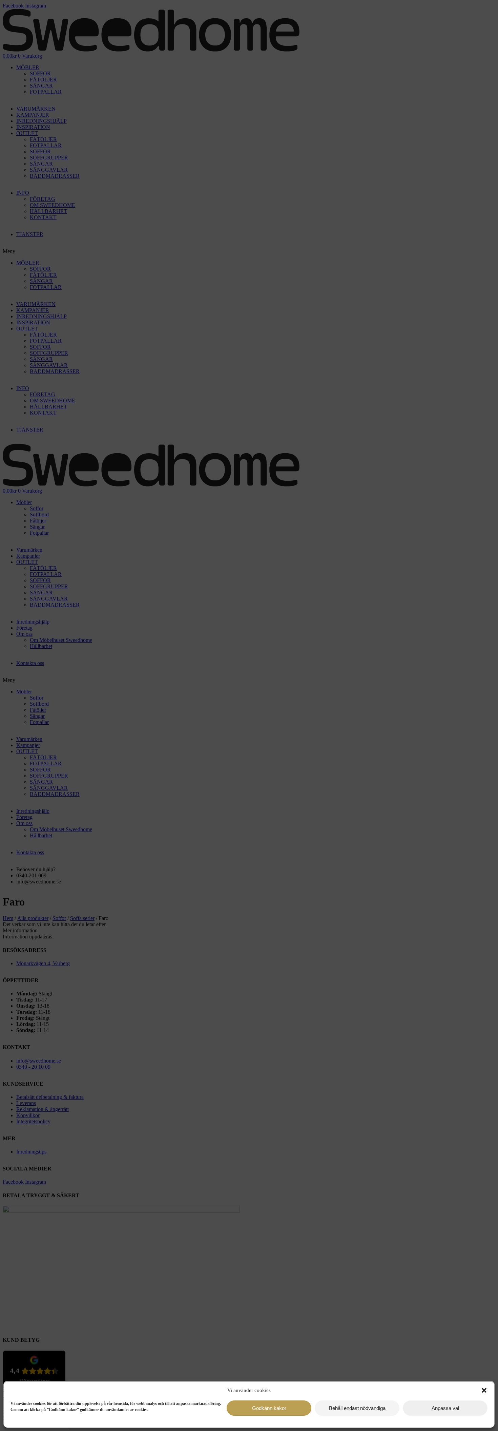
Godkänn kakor (269, 1408)
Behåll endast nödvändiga (357, 1408)
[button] (484, 1390)
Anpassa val (445, 1408)
